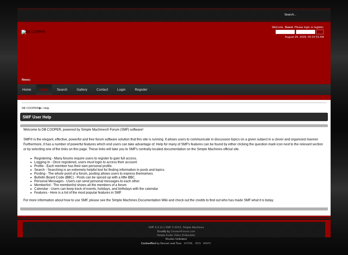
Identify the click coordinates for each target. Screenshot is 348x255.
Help (44, 90)
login (307, 27)
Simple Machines (193, 227)
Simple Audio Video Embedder (176, 235)
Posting (39, 173)
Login (121, 90)
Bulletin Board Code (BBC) (54, 177)
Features (40, 192)
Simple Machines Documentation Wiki (140, 200)
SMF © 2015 (173, 227)
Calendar (41, 189)
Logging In (42, 162)
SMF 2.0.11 (155, 227)
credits (200, 200)
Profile (39, 166)
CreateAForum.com (183, 231)
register (318, 27)
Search (62, 90)
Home (26, 90)
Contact (102, 90)
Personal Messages (49, 181)
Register (141, 90)
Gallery (82, 90)
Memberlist (42, 185)
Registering (42, 158)
